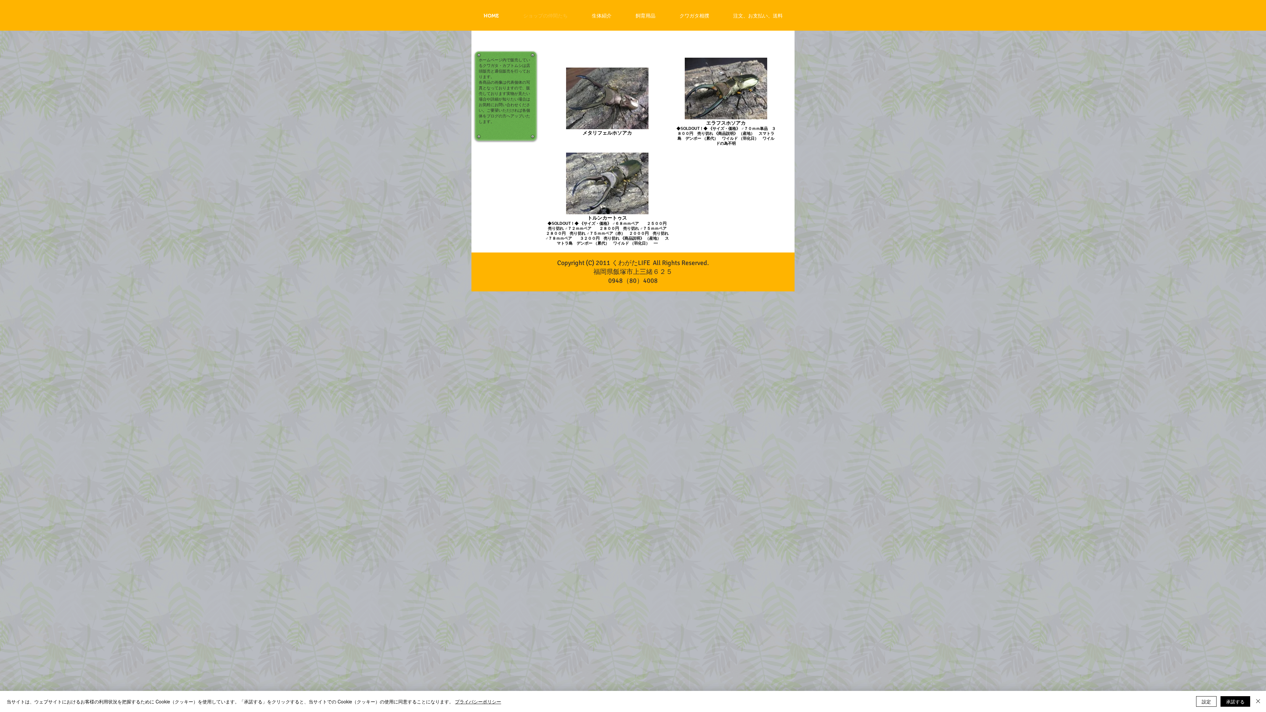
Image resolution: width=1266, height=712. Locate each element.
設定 (1206, 701)
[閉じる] (1258, 701)
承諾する (1235, 701)
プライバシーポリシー (478, 701)
